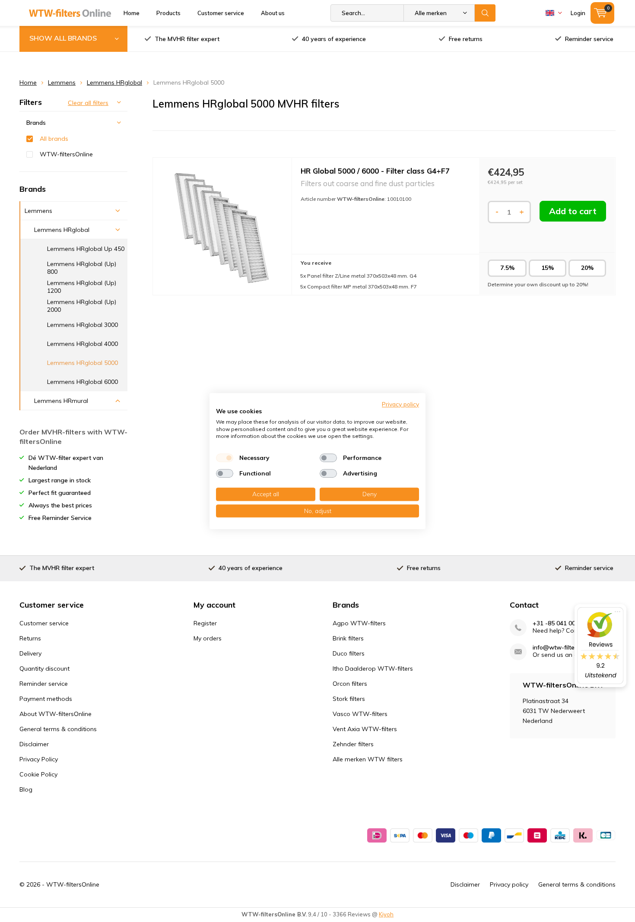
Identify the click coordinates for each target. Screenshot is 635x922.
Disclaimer (34, 744)
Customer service (220, 13)
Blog (25, 789)
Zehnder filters (353, 744)
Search (485, 13)
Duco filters (349, 653)
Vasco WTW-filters (360, 714)
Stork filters (349, 699)
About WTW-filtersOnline (55, 714)
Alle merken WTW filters (368, 759)
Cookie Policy (38, 774)
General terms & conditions (58, 729)
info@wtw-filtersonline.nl (567, 647)
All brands (54, 139)
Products (168, 13)
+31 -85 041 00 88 (558, 623)
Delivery (30, 653)
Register (205, 623)
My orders (208, 638)
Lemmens (62, 82)
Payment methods (45, 699)
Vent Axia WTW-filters (365, 729)
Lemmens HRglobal (114, 82)
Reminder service (589, 39)
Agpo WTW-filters (359, 623)
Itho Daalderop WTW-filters (373, 668)
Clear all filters (88, 103)
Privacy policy (509, 884)
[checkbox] (224, 457)
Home (132, 13)
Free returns (466, 39)
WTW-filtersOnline (66, 154)
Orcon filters (350, 684)
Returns (30, 638)
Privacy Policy (38, 759)
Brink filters (348, 638)
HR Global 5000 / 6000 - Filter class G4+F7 (375, 170)
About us (273, 13)
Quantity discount (44, 668)
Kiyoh (386, 914)
